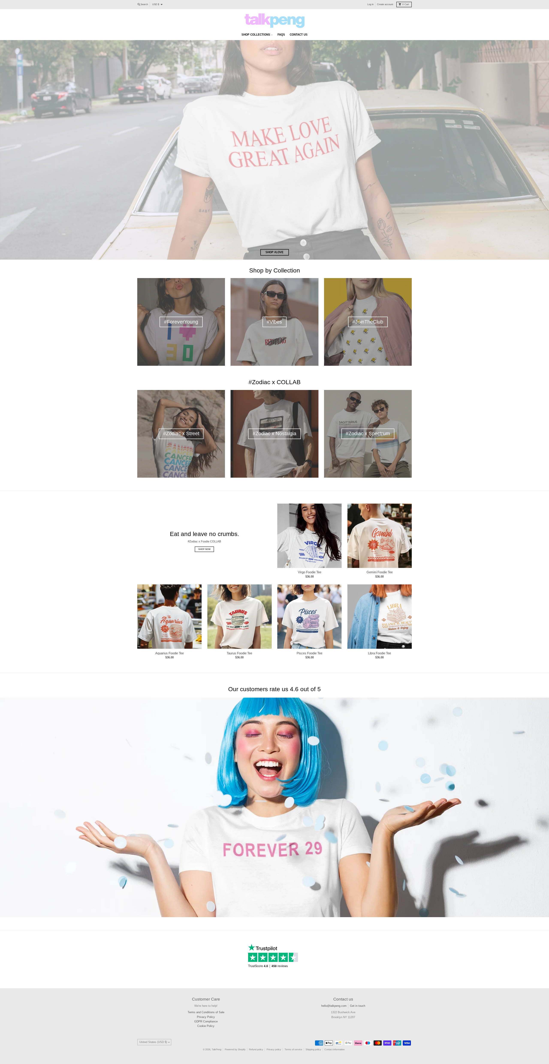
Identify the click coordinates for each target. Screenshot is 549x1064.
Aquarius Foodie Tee (169, 653)
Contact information (334, 1049)
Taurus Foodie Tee (239, 653)
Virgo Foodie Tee (309, 572)
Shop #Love (274, 252)
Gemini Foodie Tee (380, 572)
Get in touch (357, 1005)
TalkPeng (216, 1049)
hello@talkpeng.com (334, 1005)
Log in (370, 4)
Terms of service (293, 1049)
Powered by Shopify (235, 1049)
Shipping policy (313, 1049)
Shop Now (204, 549)
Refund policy (256, 1049)
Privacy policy (274, 1049)
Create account (385, 4)
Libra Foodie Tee (379, 653)
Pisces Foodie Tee (309, 653)
